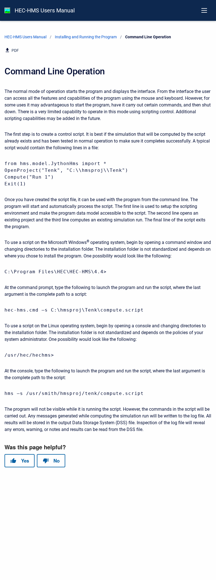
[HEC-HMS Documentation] (7, 10)
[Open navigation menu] (204, 10)
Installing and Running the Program (86, 37)
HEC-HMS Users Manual (45, 10)
